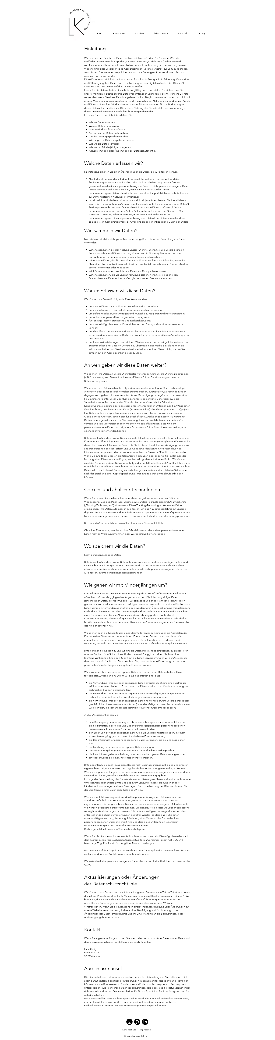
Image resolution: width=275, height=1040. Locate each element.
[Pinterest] (137, 1022)
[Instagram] (129, 1022)
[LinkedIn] (145, 1022)
